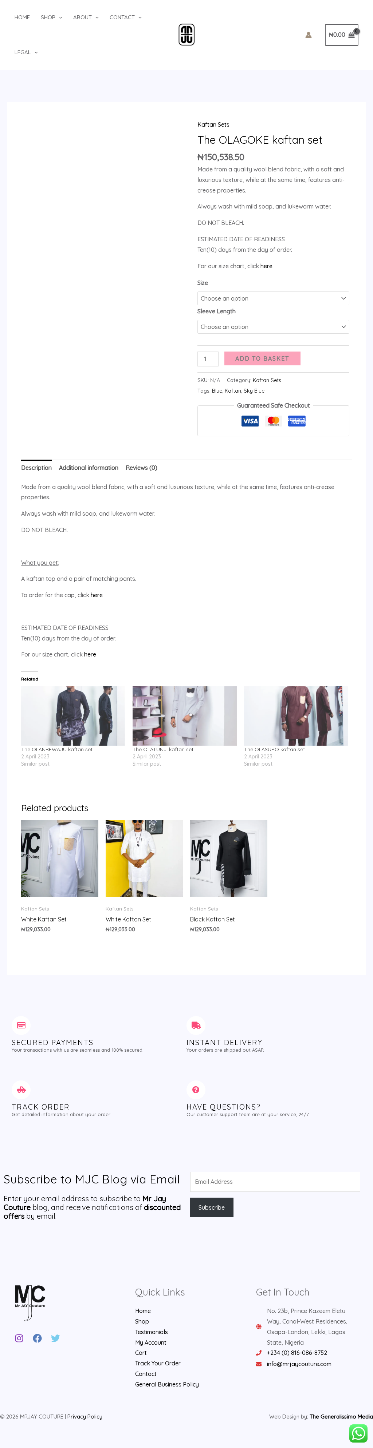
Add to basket (262, 358)
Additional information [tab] (88, 467)
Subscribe (212, 1207)
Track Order (41, 1106)
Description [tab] (36, 467)
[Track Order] (21, 1089)
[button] (58, 17)
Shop (48, 17)
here (266, 266)
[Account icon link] (308, 35)
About (82, 17)
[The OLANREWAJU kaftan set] (73, 716)
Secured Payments (53, 1042)
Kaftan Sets (213, 124)
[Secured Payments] (21, 1025)
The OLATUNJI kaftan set (163, 749)
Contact (122, 17)
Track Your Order (158, 1363)
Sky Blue (254, 391)
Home (22, 17)
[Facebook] (37, 1338)
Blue (217, 391)
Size (202, 282)
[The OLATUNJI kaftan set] (185, 716)
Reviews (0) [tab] (141, 467)
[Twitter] (55, 1338)
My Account (150, 1342)
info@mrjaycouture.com (299, 1364)
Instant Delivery (224, 1042)
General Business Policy (167, 1384)
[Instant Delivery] (195, 1025)
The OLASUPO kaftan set (274, 749)
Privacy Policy (84, 1416)
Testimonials (151, 1332)
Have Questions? (223, 1106)
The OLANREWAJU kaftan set (57, 749)
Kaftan (233, 391)
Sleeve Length (216, 311)
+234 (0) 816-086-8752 (297, 1352)
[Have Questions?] (195, 1089)
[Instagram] (19, 1338)
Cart (141, 1352)
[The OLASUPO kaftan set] (296, 716)
